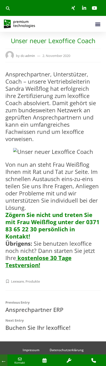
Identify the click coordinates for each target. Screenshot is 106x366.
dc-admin (28, 55)
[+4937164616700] (93, 360)
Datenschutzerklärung (67, 350)
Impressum (31, 350)
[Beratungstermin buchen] (44, 360)
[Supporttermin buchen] (69, 360)
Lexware (17, 281)
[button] (8, 8)
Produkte (32, 281)
